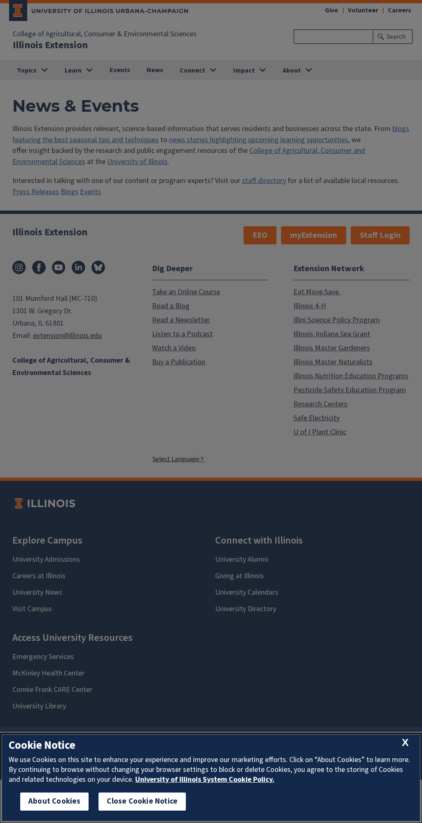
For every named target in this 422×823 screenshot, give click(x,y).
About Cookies (54, 801)
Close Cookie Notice (142, 801)
